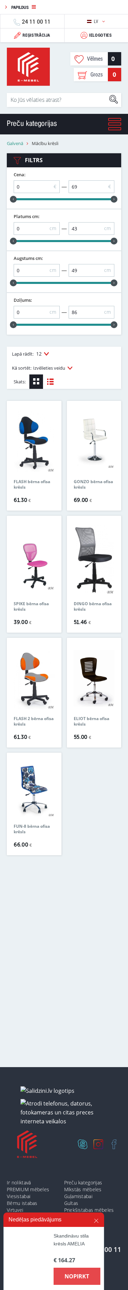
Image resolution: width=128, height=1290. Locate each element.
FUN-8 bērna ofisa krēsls (32, 829)
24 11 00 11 (36, 21)
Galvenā (15, 143)
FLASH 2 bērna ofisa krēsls (34, 721)
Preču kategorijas (83, 1182)
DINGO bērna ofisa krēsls (93, 606)
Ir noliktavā (19, 1182)
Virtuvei (15, 1210)
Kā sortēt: (38, 368)
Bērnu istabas (22, 1203)
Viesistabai (18, 1196)
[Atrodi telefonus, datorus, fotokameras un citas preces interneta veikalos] (66, 1112)
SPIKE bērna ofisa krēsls (31, 606)
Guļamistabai (78, 1196)
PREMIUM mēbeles (28, 1189)
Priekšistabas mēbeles (89, 1210)
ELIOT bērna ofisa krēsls (91, 721)
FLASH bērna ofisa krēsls (32, 484)
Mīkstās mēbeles (83, 1189)
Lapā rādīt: (27, 353)
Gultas (71, 1203)
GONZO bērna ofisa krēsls (93, 484)
